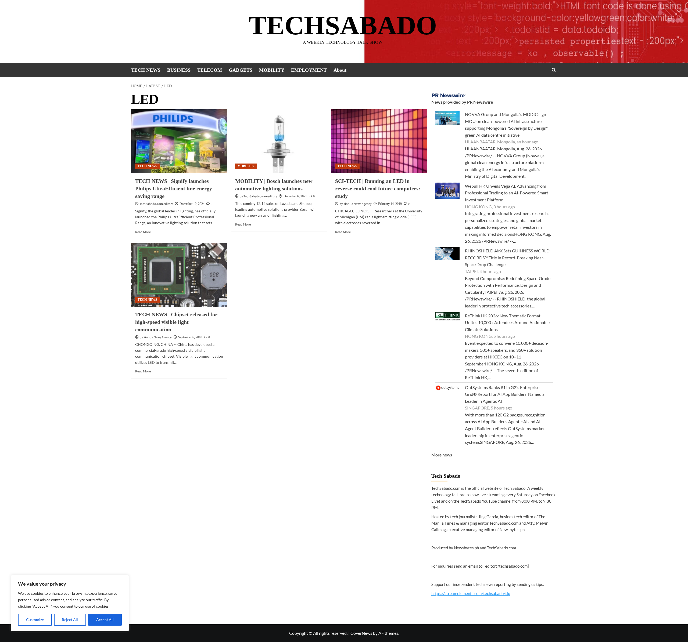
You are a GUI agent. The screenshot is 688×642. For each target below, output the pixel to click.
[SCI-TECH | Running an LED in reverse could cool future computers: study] (379, 141)
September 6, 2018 (190, 337)
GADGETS (240, 70)
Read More (143, 232)
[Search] (553, 70)
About (340, 70)
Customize (35, 619)
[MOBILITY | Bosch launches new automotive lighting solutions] (279, 141)
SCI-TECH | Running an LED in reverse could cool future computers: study (377, 188)
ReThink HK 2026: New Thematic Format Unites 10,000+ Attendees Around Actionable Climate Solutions (507, 322)
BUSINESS (179, 70)
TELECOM (209, 70)
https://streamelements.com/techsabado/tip (470, 593)
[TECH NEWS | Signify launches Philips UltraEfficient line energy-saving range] (179, 141)
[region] (70, 603)
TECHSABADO (343, 25)
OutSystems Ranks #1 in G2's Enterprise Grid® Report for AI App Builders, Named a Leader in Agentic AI (504, 394)
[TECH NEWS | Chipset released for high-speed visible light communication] (179, 275)
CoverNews (361, 633)
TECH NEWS (145, 70)
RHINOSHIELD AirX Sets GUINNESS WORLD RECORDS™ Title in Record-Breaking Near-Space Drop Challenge (507, 257)
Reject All (70, 619)
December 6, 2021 (295, 196)
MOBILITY (271, 70)
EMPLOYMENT (309, 70)
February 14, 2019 (390, 204)
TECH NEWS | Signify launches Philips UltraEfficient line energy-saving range (174, 188)
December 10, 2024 (192, 204)
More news (441, 454)
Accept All (105, 619)
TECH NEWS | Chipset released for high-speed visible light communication (176, 321)
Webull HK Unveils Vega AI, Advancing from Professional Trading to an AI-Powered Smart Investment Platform (506, 192)
